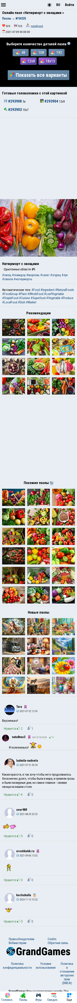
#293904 (51, 101)
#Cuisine (24, 298)
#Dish (21, 302)
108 (41, 52)
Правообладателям (21, 939)
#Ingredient (47, 290)
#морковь (33, 275)
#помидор (19, 275)
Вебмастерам (17, 943)
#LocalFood (9, 302)
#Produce (67, 298)
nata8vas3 (37, 26)
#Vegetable (53, 298)
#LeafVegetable (54, 294)
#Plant (22, 294)
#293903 (15, 109)
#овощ (6, 275)
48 (23, 52)
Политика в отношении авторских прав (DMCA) (67, 973)
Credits (52, 939)
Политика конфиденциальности (17, 966)
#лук (65, 275)
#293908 (15, 101)
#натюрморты (23, 279)
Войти (69, 5)
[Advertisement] (38, 158)
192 (59, 52)
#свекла (7, 279)
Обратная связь (58, 943)
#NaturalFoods (64, 290)
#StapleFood (10, 298)
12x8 (31, 61)
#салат (45, 275)
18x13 (50, 61)
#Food (35, 290)
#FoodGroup (10, 294)
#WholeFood (35, 294)
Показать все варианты (41, 75)
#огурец (55, 275)
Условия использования (46, 966)
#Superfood (38, 298)
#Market (31, 302)
